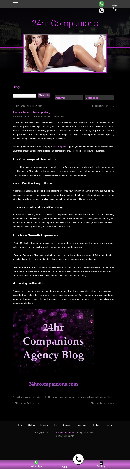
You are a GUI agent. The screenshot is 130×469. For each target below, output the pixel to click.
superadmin (59, 116)
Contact (96, 425)
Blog (55, 425)
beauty (81, 397)
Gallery (31, 425)
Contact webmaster (65, 436)
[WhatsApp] (100, 4)
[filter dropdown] (113, 8)
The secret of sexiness (102, 106)
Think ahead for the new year (27, 106)
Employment (81, 425)
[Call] (100, 11)
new (87, 397)
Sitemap (108, 425)
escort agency (59, 147)
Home (20, 425)
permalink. (107, 397)
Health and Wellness (53, 397)
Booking (44, 425)
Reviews (66, 425)
